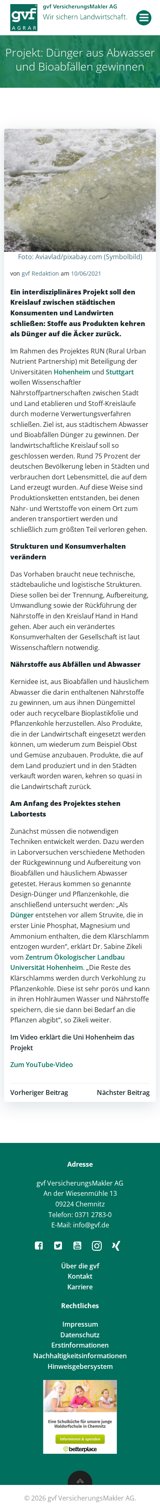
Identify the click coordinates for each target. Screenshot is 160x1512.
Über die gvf (80, 1265)
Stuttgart (120, 371)
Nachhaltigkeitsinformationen (80, 1355)
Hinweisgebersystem (80, 1366)
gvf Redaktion (40, 273)
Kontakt (80, 1276)
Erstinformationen (80, 1345)
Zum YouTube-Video (41, 1064)
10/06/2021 (86, 273)
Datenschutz (80, 1334)
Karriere (80, 1286)
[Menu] (143, 17)
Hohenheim (72, 371)
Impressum (80, 1324)
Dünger (22, 914)
